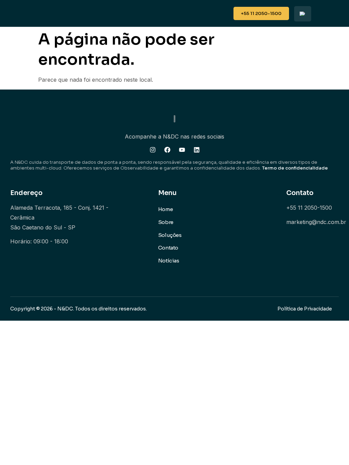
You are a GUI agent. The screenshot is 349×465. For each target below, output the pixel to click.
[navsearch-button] (223, 11)
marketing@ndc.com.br (316, 222)
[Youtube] (182, 150)
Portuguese (302, 13)
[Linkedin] (197, 150)
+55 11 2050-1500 (309, 207)
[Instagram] (153, 150)
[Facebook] (167, 150)
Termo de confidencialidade (295, 168)
